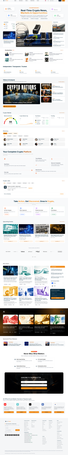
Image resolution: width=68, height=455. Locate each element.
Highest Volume (26, 425)
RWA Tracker (26, 430)
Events (38, 0)
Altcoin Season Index (27, 429)
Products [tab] (15, 133)
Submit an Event (59, 437)
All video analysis (62, 81)
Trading (25, 304)
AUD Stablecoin (34, 435)
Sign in (60, 0)
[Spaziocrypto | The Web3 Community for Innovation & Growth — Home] (12, 421)
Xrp (42, 425)
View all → (63, 180)
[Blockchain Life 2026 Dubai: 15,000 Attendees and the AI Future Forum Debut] (26, 229)
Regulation (55, 32)
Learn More (10, 241)
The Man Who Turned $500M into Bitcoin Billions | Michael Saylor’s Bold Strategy (57, 93)
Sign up (63, 0)
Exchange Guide (44, 441)
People (50, 424)
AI (19, 333)
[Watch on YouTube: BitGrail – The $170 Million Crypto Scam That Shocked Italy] (46, 100)
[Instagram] (9, 435)
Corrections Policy (59, 443)
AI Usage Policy (59, 445)
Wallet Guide (44, 440)
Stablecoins (43, 429)
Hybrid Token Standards (28, 442)
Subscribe (34, 388)
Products (50, 425)
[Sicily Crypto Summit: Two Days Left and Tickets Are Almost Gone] (57, 229)
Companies (50, 423)
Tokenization (51, 58)
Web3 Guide (31, 52)
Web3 (15, 0)
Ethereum (43, 424)
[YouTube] (18, 435)
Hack (39, 304)
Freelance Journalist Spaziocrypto (14, 186)
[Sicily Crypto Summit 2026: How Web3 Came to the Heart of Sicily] (41, 229)
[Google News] (16, 435)
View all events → (62, 221)
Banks (40, 284)
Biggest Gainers (26, 423)
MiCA (27, 304)
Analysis (53, 85)
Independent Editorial (44, 18)
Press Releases (44, 430)
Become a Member (59, 425)
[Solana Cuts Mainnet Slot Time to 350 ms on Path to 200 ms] (34, 34)
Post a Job (58, 436)
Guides (26, 0)
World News (32, 0)
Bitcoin (30, 58)
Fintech (43, 284)
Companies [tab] (10, 133)
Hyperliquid (5, 304)
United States (10, 304)
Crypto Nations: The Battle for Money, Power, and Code (18, 102)
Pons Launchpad (28, 439)
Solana (10, 52)
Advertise (58, 432)
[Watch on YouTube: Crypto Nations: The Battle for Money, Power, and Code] (21, 93)
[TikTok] (15, 435)
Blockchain (21, 0)
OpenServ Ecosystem (28, 433)
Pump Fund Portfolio (28, 436)
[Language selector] (46, 0)
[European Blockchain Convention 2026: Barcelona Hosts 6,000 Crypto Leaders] (10, 229)
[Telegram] (11, 435)
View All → (62, 50)
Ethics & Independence (60, 444)
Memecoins (32, 425)
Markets (55, 36)
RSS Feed (58, 429)
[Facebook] (5, 435)
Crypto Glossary (44, 442)
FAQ (57, 424)
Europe (9, 284)
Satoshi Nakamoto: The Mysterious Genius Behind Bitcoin (57, 87)
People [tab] (5, 133)
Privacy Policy (33, 453)
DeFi (13, 304)
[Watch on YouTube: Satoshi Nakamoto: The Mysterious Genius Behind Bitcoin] (46, 86)
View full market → (62, 112)
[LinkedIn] (13, 435)
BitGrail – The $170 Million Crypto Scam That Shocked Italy (57, 100)
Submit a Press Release (60, 438)
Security (36, 304)
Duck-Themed (27, 435)
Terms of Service (29, 453)
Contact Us (58, 423)
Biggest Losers (26, 424)
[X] (7, 435)
